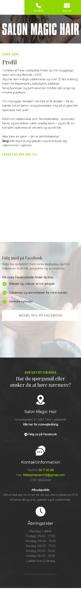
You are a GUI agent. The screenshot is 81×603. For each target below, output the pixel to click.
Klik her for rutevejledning (40, 424)
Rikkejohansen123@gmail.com (44, 475)
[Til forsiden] (40, 29)
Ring (5, 141)
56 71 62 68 (46, 470)
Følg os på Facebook (42, 434)
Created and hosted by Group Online (40, 574)
